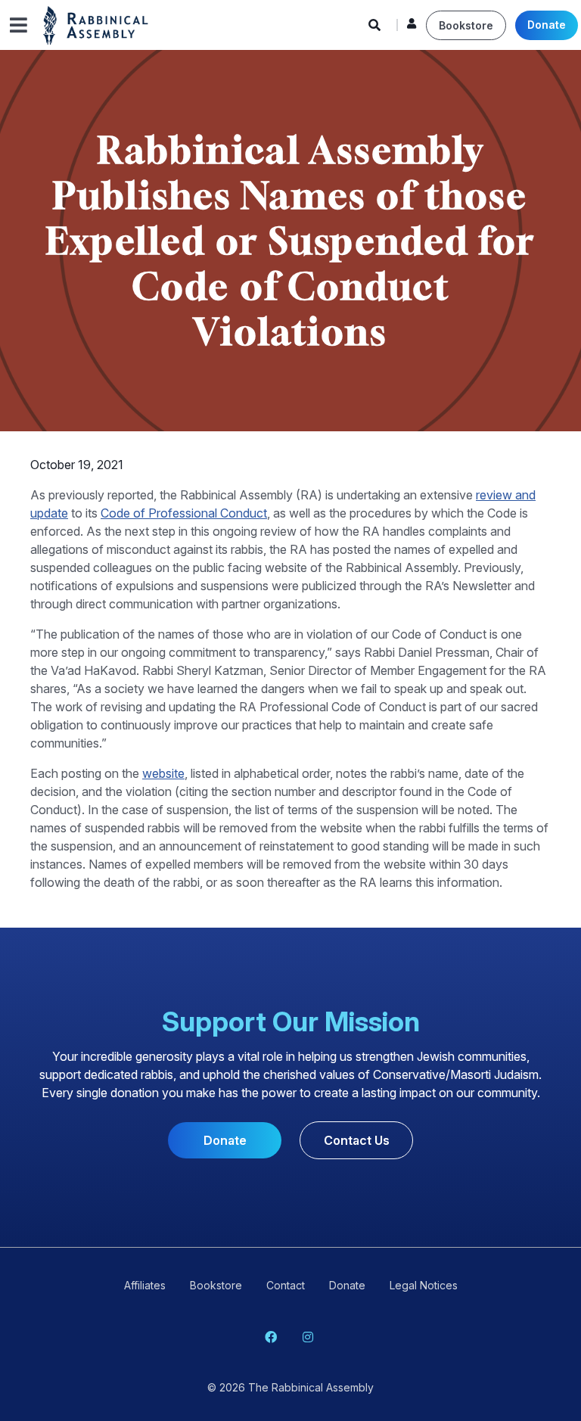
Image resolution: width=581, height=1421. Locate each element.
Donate (546, 24)
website (163, 773)
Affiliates (145, 1285)
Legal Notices (424, 1285)
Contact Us (357, 1140)
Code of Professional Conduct (184, 513)
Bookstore (466, 25)
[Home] (95, 24)
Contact (285, 1285)
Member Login (411, 27)
